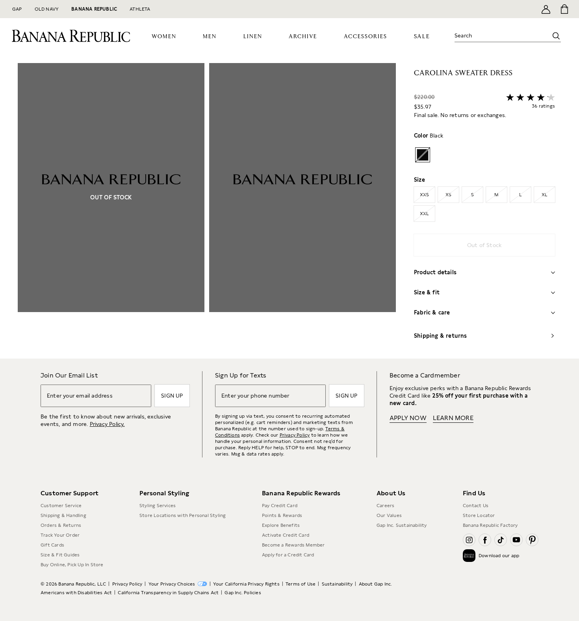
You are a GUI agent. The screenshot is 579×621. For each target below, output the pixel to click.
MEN (210, 36)
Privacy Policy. (107, 424)
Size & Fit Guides (60, 555)
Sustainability (337, 584)
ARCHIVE (303, 36)
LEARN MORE (453, 418)
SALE (422, 36)
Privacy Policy (295, 435)
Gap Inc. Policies (243, 592)
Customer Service (61, 505)
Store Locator (479, 515)
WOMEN (164, 36)
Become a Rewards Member (293, 545)
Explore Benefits (281, 525)
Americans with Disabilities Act (76, 592)
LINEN (252, 36)
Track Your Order (60, 535)
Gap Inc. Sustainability (402, 525)
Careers (385, 505)
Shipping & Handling (63, 515)
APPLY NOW (408, 418)
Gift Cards (52, 545)
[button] (207, 211)
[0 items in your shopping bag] (564, 9)
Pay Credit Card (279, 505)
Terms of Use (300, 584)
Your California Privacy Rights (246, 584)
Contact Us (475, 505)
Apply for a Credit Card (288, 555)
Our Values (389, 515)
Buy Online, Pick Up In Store (72, 564)
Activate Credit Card (285, 535)
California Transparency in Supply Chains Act (168, 592)
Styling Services (157, 505)
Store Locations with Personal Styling (182, 515)
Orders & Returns (61, 525)
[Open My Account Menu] (546, 9)
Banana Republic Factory (490, 525)
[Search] (556, 36)
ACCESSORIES (365, 36)
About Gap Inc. (375, 584)
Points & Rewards (282, 515)
